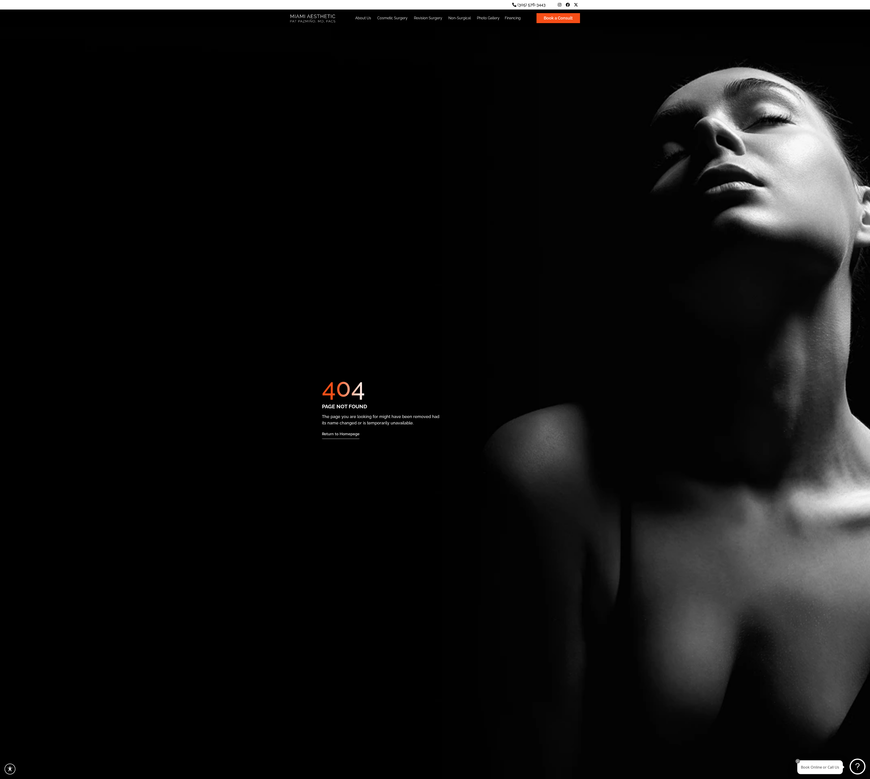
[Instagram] (560, 5)
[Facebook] (568, 5)
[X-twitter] (576, 5)
